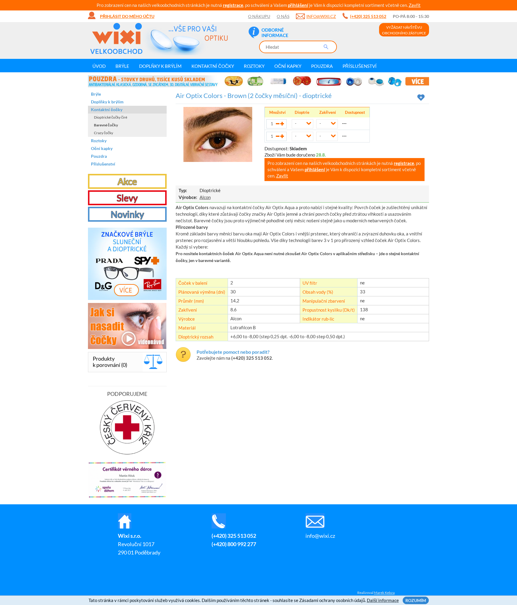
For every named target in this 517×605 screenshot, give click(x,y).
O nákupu (259, 16)
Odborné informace (274, 32)
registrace (233, 5)
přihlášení (298, 5)
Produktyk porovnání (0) (110, 361)
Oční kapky (287, 66)
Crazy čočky (103, 133)
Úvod (99, 66)
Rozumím (415, 600)
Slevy (127, 197)
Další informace (383, 600)
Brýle (122, 66)
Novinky (127, 214)
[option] (258, 81)
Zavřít (415, 5)
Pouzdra (322, 66)
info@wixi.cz (321, 16)
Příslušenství (360, 66)
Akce (127, 181)
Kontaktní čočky (212, 66)
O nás (283, 16)
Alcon (205, 197)
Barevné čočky (106, 125)
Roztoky (254, 66)
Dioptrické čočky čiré (110, 117)
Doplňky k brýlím (160, 66)
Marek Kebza (384, 592)
